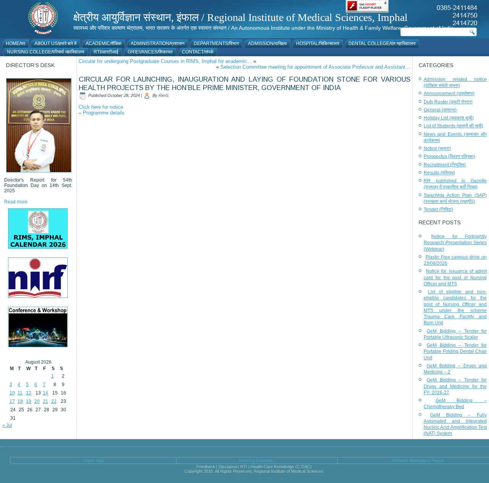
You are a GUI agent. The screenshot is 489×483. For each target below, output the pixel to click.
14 (45, 393)
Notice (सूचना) (437, 148)
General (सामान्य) (440, 110)
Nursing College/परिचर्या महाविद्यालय (45, 52)
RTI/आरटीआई (106, 52)
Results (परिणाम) (439, 172)
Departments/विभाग (216, 43)
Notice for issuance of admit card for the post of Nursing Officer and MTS (455, 278)
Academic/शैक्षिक (103, 43)
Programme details (104, 113)
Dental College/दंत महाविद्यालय (382, 43)
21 (45, 401)
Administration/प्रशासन (158, 43)
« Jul (7, 425)
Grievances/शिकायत (150, 52)
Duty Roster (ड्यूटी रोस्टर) (448, 102)
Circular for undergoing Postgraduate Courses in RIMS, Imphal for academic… (165, 61)
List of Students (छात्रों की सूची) (453, 126)
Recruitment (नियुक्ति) (445, 164)
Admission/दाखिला (267, 43)
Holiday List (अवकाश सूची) (449, 118)
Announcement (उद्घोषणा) (449, 93)
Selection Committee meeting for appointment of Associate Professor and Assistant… (315, 67)
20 (37, 401)
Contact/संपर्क (198, 52)
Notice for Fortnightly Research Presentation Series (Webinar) (455, 243)
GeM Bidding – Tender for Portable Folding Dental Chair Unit (455, 352)
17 (12, 401)
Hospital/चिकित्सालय (317, 43)
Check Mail (93, 460)
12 (28, 393)
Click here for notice (101, 107)
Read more (16, 201)
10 (12, 393)
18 (20, 401)
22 (54, 401)
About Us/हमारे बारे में (55, 43)
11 (20, 393)
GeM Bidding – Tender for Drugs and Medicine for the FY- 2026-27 (455, 386)
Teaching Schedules (256, 460)
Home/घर (15, 43)
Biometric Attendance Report (418, 460)
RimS (163, 95)
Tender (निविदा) (438, 209)
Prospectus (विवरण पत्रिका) (449, 156)
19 (28, 401)
